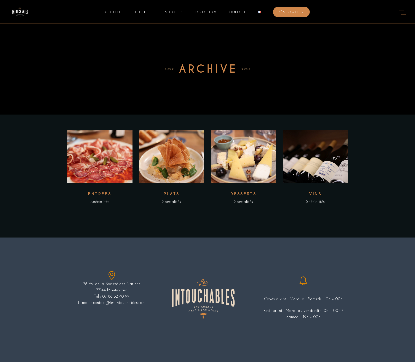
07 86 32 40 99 (115, 297)
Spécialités (99, 202)
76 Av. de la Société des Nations (111, 284)
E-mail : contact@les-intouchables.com (111, 303)
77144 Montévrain (111, 290)
